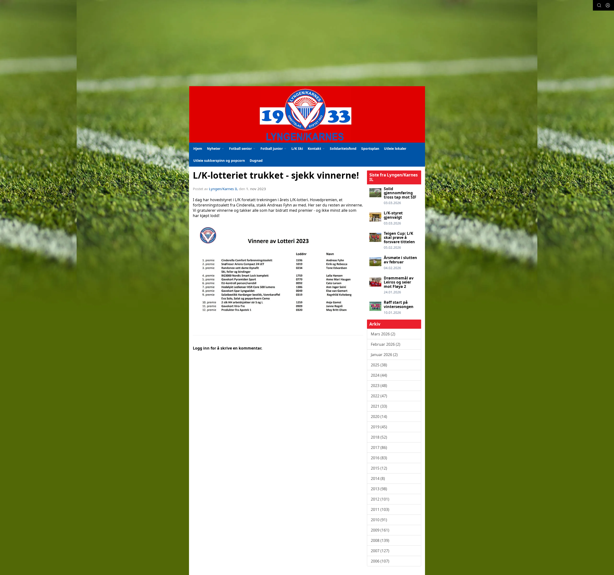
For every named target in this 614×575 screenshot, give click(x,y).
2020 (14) (379, 416)
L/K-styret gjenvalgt (393, 215)
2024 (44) (379, 375)
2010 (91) (379, 519)
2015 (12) (379, 468)
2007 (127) (380, 550)
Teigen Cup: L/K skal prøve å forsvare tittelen (399, 237)
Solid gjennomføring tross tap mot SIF (400, 193)
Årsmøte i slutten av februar (400, 260)
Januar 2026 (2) (384, 354)
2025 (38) (379, 365)
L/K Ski (297, 148)
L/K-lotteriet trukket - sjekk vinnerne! (276, 175)
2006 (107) (380, 561)
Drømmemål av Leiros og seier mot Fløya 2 (398, 282)
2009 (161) (380, 530)
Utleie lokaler (395, 148)
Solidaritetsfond (343, 148)
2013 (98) (379, 488)
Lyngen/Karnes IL (223, 188)
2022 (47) (379, 396)
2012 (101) (380, 499)
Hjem (197, 148)
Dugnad (256, 160)
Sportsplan (370, 148)
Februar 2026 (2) (385, 344)
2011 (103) (380, 509)
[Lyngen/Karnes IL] (307, 114)
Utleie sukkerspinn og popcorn (219, 160)
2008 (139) (380, 540)
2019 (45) (379, 427)
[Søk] (599, 5)
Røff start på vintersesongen (398, 304)
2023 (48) (379, 385)
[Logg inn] (607, 5)
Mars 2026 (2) (383, 334)
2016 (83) (379, 457)
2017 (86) (379, 447)
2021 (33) (379, 406)
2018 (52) (379, 437)
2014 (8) (378, 478)
